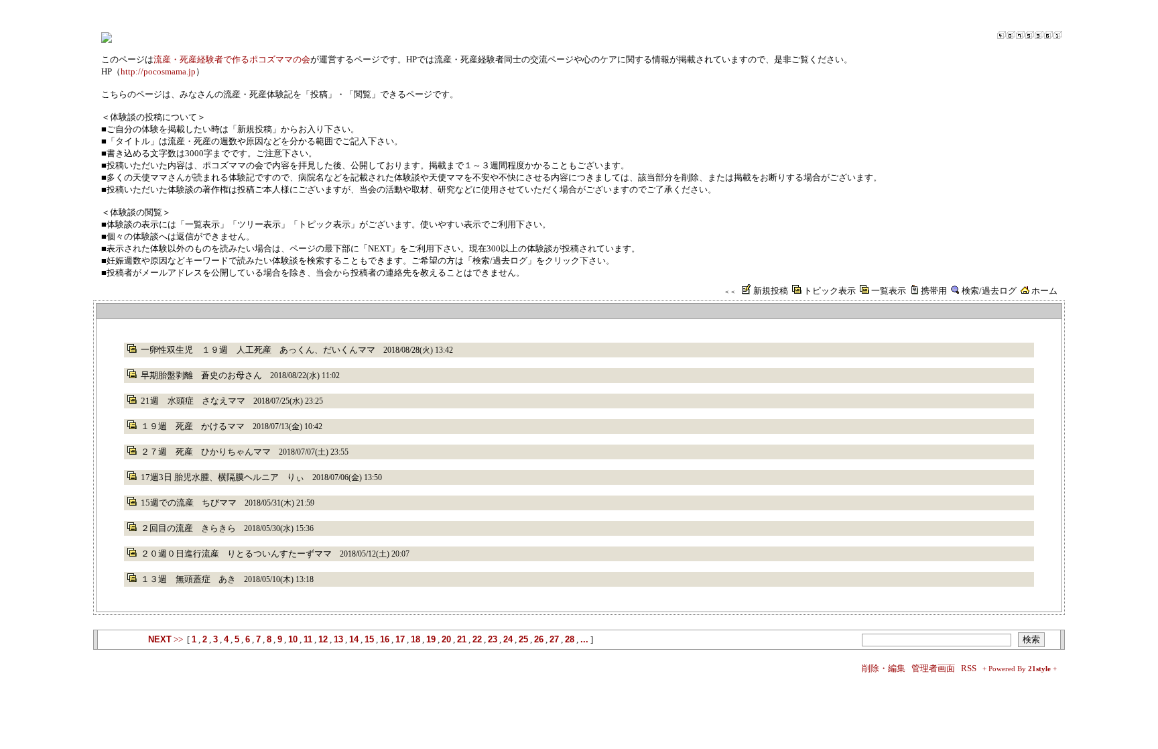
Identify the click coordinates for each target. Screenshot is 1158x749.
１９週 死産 (167, 426)
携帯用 (934, 291)
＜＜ (730, 291)
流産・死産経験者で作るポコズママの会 (231, 59)
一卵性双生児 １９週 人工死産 (206, 350)
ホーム (1044, 291)
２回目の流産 (167, 528)
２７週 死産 (167, 452)
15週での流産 (167, 503)
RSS (968, 668)
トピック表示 (829, 291)
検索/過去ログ (989, 291)
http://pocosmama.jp (158, 71)
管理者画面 (933, 668)
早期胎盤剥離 (167, 375)
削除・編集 (883, 668)
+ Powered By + (1019, 669)
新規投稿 (770, 291)
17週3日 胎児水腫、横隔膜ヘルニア (210, 477)
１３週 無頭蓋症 (175, 579)
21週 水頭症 (167, 401)
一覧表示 (888, 291)
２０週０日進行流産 (180, 554)
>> (165, 639)
